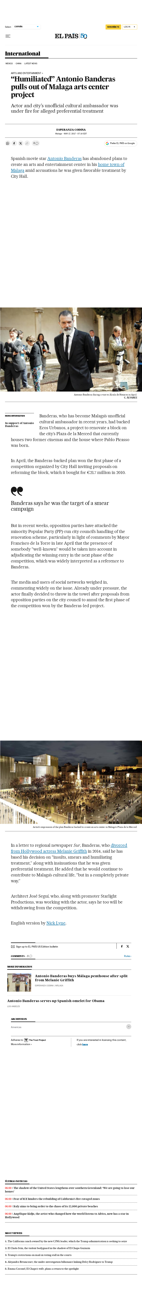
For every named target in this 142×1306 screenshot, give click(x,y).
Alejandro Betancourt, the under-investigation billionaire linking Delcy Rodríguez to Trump (60, 1261)
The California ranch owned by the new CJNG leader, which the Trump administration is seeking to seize (67, 1241)
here (85, 1044)
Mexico (9, 63)
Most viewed (13, 1233)
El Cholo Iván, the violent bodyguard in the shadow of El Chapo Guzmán (49, 1248)
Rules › (127, 956)
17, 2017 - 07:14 (75, 133)
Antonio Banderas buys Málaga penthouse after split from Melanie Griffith (81, 978)
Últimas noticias (16, 1181)
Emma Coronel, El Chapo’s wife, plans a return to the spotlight (43, 1268)
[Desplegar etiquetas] (128, 1026)
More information (20, 1044)
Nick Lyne (55, 923)
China (19, 63)
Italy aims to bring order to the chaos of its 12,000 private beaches (55, 1206)
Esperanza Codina (71, 129)
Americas (16, 1027)
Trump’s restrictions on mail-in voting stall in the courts (40, 1254)
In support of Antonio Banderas (19, 425)
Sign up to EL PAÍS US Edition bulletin (37, 946)
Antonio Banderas (64, 158)
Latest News (30, 63)
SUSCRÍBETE (113, 27)
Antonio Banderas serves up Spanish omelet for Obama (55, 1001)
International (22, 54)
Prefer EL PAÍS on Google (122, 143)
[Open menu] (8, 36)
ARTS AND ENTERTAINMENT (26, 73)
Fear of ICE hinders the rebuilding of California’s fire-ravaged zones (56, 1199)
